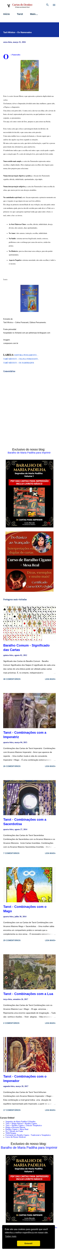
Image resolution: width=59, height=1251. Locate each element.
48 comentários (11, 679)
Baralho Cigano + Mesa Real (16, 1129)
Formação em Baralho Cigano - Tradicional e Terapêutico (28, 1135)
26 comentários (11, 766)
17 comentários (11, 1110)
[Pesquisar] (47, 5)
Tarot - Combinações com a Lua (28, 994)
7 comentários (11, 853)
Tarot (20, 14)
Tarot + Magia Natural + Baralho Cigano (21, 1124)
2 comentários (11, 1023)
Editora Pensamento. (26, 355)
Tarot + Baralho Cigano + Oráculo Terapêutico (23, 1125)
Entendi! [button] (29, 1243)
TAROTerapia (10, 1133)
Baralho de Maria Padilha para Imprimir (29, 452)
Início (6, 14)
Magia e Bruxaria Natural (15, 1127)
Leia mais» (50, 679)
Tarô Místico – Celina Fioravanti (20, 359)
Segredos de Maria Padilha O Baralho (20, 1122)
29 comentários (11, 940)
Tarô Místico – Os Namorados (18, 362)
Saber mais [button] (10, 1236)
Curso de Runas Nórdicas (15, 1137)
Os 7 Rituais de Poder (14, 1131)
